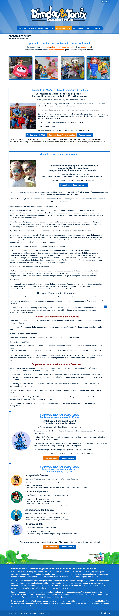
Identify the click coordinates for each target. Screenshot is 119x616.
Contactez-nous (85, 135)
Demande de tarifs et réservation (62, 135)
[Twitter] (102, 1)
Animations (49, 28)
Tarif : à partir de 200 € (36, 135)
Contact (98, 28)
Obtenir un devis (67, 458)
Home (11, 38)
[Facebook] (108, 1)
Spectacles (22, 28)
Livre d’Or (89, 28)
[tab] (10, 411)
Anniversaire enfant (63, 28)
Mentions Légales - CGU (39, 613)
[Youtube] (105, 1)
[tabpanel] (59, 117)
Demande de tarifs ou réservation (73, 185)
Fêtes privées (78, 28)
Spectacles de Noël (36, 28)
